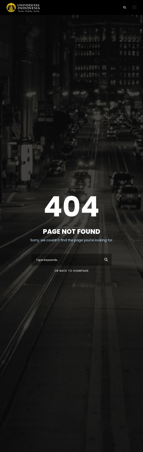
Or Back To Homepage (72, 271)
